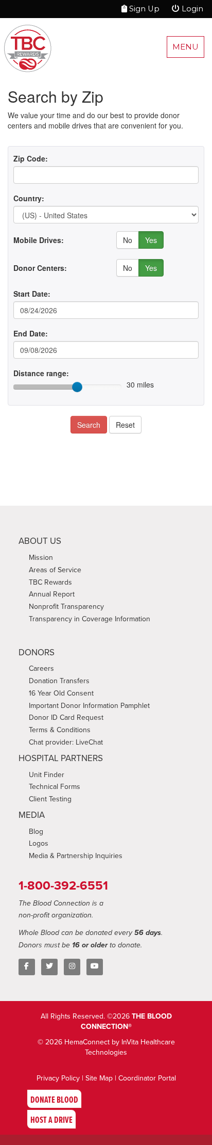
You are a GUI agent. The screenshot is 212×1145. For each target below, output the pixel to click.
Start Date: (31, 293)
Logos (38, 843)
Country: (28, 198)
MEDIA (32, 815)
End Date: (30, 333)
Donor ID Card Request (66, 717)
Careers (41, 668)
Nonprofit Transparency (66, 606)
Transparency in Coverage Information (89, 619)
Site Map (99, 1078)
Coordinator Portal (147, 1078)
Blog (36, 831)
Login (191, 8)
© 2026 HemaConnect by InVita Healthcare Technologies (106, 1047)
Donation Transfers (59, 680)
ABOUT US (40, 541)
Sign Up (143, 8)
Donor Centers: (40, 268)
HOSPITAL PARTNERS (61, 758)
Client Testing (50, 799)
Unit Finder (46, 774)
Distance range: (41, 373)
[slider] (77, 387)
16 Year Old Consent (61, 693)
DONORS (37, 652)
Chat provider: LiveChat (66, 742)
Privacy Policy (58, 1078)
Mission (41, 557)
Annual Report (52, 594)
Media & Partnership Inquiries (75, 855)
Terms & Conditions (60, 729)
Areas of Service (55, 570)
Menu (185, 47)
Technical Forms (54, 786)
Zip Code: (30, 158)
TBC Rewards (50, 582)
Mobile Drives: (38, 240)
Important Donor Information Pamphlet (89, 705)
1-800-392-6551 (63, 885)
